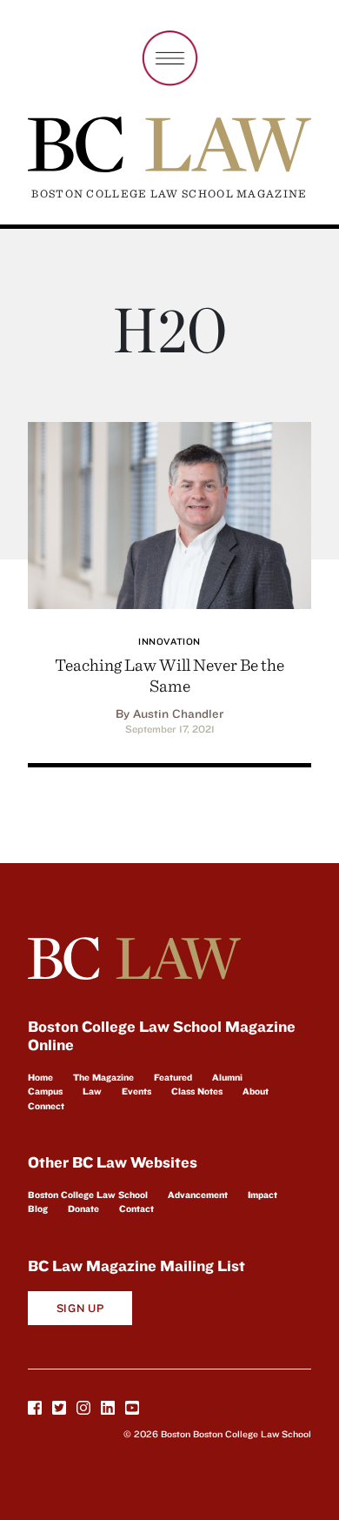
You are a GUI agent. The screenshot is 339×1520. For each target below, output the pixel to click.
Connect (46, 1106)
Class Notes (197, 1091)
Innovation (169, 641)
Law (92, 1091)
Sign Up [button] (80, 1308)
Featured (173, 1077)
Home (40, 1077)
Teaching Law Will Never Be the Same (169, 674)
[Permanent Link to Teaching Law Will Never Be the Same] (169, 513)
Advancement (198, 1195)
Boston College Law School (88, 1195)
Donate (83, 1208)
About (256, 1091)
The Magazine (103, 1077)
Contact (136, 1208)
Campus (45, 1091)
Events (136, 1091)
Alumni (227, 1077)
